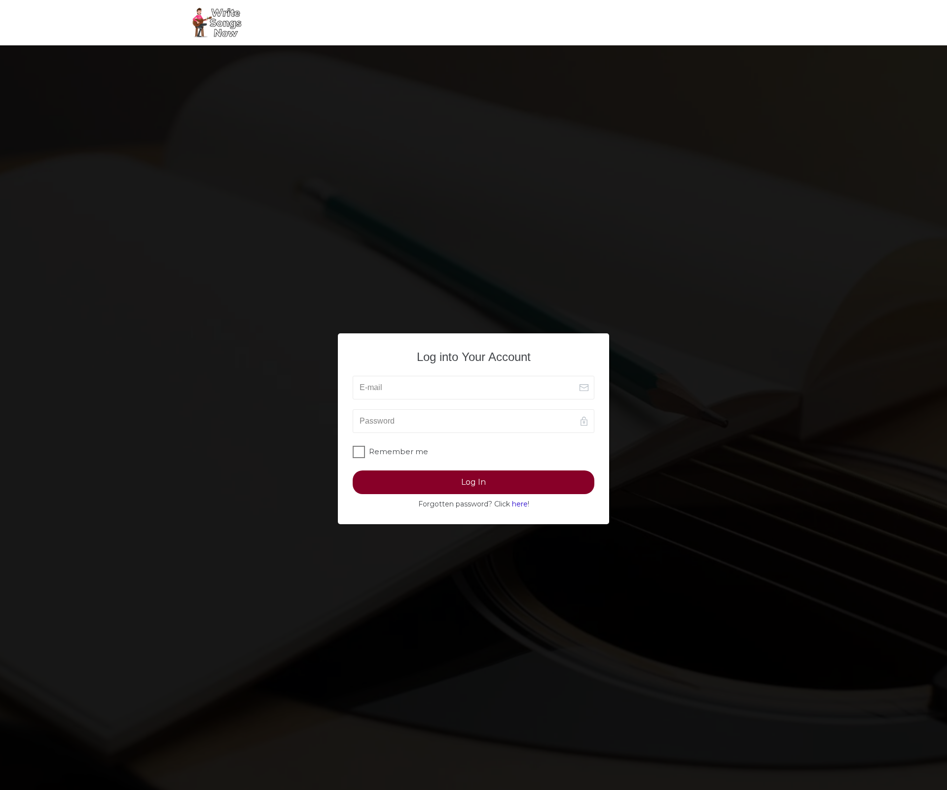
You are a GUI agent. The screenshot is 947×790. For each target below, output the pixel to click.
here (520, 504)
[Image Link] (217, 22)
